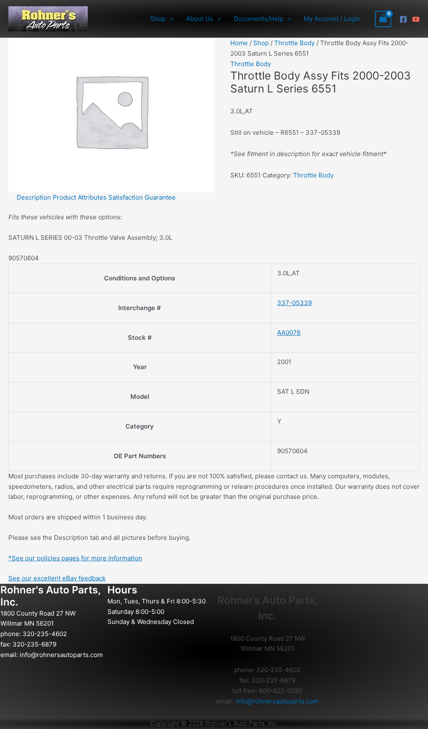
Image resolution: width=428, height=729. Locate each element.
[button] (169, 18)
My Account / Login (332, 19)
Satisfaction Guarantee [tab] (142, 197)
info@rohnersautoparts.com (61, 655)
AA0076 (289, 332)
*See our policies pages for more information (75, 558)
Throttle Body (294, 43)
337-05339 (294, 303)
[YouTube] (416, 19)
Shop (261, 43)
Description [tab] (34, 197)
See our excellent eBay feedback (57, 578)
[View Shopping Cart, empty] (383, 19)
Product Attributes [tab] (80, 197)
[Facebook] (403, 19)
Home (239, 43)
